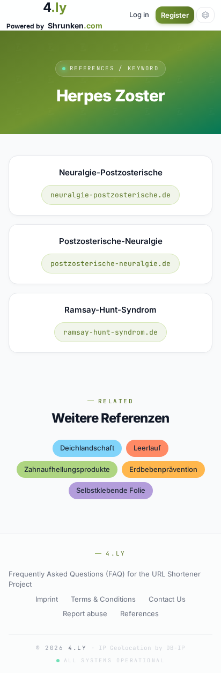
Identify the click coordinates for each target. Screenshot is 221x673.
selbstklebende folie (110, 490)
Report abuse (85, 613)
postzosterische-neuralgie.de (110, 263)
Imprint (46, 599)
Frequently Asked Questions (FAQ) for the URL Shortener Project (105, 579)
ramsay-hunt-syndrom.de (110, 332)
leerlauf (147, 447)
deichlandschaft (87, 447)
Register (175, 15)
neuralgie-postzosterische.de (110, 194)
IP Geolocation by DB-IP (142, 648)
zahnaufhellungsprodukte (67, 469)
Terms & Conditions (103, 599)
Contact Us (167, 599)
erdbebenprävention (163, 469)
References (139, 613)
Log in (139, 14)
